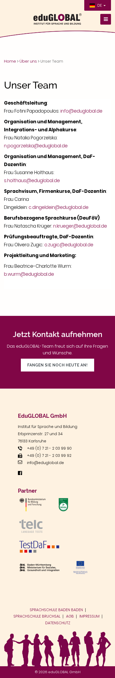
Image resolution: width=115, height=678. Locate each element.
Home (10, 61)
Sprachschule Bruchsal (36, 616)
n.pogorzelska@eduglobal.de (36, 146)
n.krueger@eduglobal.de (80, 226)
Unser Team (51, 61)
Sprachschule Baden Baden (56, 609)
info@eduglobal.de (81, 111)
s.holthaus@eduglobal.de (32, 180)
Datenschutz (57, 623)
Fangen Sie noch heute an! (57, 365)
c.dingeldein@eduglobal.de (59, 207)
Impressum (89, 616)
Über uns (28, 61)
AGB (70, 616)
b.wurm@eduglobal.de (29, 274)
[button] (98, 5)
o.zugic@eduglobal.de (68, 245)
